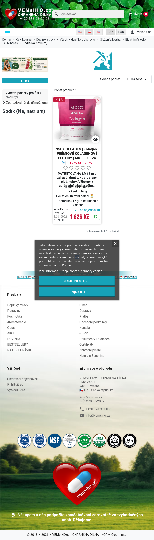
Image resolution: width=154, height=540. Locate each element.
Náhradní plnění (90, 350)
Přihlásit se (15, 384)
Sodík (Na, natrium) (23, 111)
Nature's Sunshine (91, 356)
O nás (83, 305)
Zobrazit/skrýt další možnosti (27, 103)
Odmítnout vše (77, 280)
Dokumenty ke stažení (94, 339)
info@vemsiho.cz (98, 415)
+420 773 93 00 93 (99, 409)
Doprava (85, 311)
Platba (83, 316)
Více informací (49, 271)
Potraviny (13, 311)
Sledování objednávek (22, 379)
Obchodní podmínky (93, 322)
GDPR (83, 333)
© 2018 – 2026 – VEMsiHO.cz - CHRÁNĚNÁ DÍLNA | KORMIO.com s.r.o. (77, 535)
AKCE (11, 333)
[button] (8, 32)
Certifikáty (86, 344)
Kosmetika (14, 316)
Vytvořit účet (16, 390)
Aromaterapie (16, 322)
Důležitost (137, 79)
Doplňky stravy (17, 305)
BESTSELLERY (17, 344)
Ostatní (12, 328)
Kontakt (84, 328)
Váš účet (13, 368)
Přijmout (77, 291)
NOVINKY (14, 339)
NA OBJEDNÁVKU (19, 350)
